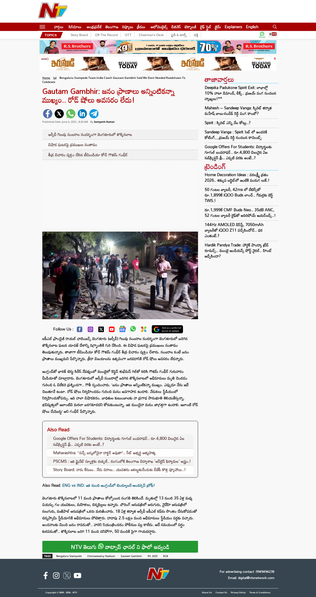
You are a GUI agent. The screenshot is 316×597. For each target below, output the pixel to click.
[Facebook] (79, 330)
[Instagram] (90, 330)
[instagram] (56, 576)
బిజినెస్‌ (176, 27)
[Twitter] (101, 330)
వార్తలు (58, 27)
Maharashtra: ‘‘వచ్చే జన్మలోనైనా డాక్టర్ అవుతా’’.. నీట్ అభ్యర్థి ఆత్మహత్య (104, 452)
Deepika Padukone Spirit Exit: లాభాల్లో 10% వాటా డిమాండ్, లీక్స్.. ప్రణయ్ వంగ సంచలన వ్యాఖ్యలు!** (240, 93)
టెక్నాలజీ (190, 27)
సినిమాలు (75, 27)
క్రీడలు (141, 27)
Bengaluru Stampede (69, 556)
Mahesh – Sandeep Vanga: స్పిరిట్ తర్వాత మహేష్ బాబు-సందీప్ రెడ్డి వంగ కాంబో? (238, 110)
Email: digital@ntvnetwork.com (251, 578)
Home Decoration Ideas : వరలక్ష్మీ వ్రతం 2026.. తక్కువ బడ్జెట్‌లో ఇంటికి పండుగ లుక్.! (237, 177)
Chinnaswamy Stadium (101, 556)
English (252, 27)
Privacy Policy (238, 592)
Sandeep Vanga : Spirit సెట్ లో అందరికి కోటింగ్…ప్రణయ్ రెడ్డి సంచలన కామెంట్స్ (236, 134)
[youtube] (77, 576)
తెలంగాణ (111, 27)
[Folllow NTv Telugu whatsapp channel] (262, 35)
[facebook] (47, 113)
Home (46, 78)
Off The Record (106, 35)
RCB (165, 556)
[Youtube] (112, 330)
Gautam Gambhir (131, 556)
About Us (207, 592)
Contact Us (221, 592)
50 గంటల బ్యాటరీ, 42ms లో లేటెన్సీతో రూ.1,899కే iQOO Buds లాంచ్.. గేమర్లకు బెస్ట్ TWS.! (239, 195)
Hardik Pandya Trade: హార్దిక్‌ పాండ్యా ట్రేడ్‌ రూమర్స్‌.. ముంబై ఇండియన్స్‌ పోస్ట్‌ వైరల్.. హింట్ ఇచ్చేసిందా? (238, 250)
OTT (128, 35)
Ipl (54, 78)
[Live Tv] (273, 35)
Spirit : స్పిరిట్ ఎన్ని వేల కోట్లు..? (228, 123)
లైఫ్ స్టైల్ (205, 27)
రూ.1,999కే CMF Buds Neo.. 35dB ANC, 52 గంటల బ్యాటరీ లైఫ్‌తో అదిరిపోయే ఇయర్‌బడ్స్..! (240, 212)
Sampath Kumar (104, 121)
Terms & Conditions (259, 592)
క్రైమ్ (218, 27)
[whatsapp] (70, 113)
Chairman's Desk (151, 35)
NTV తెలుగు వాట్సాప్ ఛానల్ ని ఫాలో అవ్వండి (120, 546)
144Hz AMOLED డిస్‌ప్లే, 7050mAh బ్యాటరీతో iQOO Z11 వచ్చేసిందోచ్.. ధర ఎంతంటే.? (234, 230)
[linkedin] (82, 113)
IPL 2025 (153, 556)
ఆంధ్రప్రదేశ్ (94, 27)
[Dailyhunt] (144, 330)
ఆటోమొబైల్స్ (159, 27)
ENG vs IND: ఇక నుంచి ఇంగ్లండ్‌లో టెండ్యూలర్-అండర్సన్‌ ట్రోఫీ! (108, 485)
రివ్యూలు (127, 27)
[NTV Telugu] (53, 11)
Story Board (79, 35)
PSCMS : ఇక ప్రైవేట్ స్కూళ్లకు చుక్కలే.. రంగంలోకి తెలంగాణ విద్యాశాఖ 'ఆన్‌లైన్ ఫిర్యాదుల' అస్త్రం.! (122, 461)
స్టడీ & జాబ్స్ (179, 35)
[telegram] (94, 113)
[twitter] (59, 113)
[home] (49, 27)
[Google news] (122, 330)
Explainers (233, 27)
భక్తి (196, 35)
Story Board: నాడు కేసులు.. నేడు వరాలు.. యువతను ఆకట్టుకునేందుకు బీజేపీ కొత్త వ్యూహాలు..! (119, 469)
